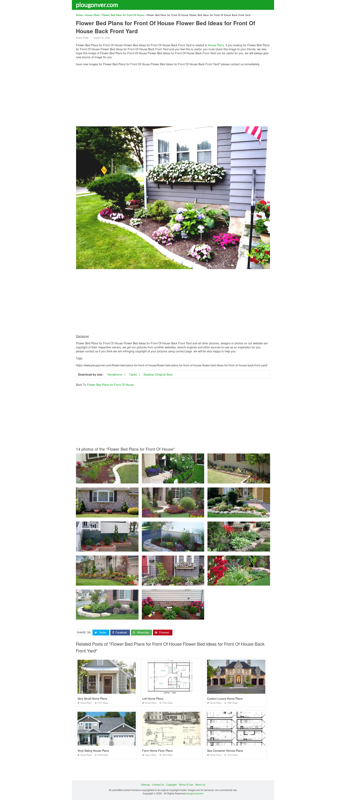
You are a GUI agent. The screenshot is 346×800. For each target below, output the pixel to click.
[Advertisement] (173, 97)
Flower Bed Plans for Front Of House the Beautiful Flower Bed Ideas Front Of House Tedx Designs (130, 582)
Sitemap (145, 784)
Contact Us (158, 784)
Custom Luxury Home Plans (224, 698)
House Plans (82, 38)
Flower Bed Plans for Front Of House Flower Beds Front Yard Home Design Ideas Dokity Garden (195, 479)
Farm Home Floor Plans (157, 751)
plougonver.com (97, 4)
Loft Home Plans (152, 698)
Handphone (114, 374)
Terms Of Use (186, 784)
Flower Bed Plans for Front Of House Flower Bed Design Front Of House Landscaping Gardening (261, 479)
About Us (200, 784)
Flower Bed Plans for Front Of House (110, 385)
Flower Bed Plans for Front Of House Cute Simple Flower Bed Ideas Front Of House (122, 514)
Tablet (133, 374)
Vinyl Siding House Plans (93, 751)
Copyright (171, 784)
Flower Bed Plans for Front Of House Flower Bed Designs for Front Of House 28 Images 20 (192, 582)
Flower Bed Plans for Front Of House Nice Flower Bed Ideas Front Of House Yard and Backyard (128, 616)
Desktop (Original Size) (158, 374)
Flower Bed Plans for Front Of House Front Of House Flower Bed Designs (116, 548)
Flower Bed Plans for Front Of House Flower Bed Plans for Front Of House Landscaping (124, 479)
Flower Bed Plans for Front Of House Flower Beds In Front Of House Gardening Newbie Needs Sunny (198, 616)
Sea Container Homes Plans (225, 751)
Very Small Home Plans (92, 698)
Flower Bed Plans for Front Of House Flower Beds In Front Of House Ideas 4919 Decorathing (258, 582)
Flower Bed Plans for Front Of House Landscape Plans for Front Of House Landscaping (190, 514)
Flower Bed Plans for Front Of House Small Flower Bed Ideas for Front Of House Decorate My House (262, 514)
